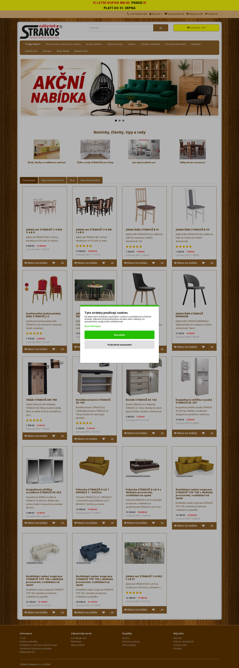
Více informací (93, 326)
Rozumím (119, 334)
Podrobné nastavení (120, 344)
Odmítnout (119, 354)
